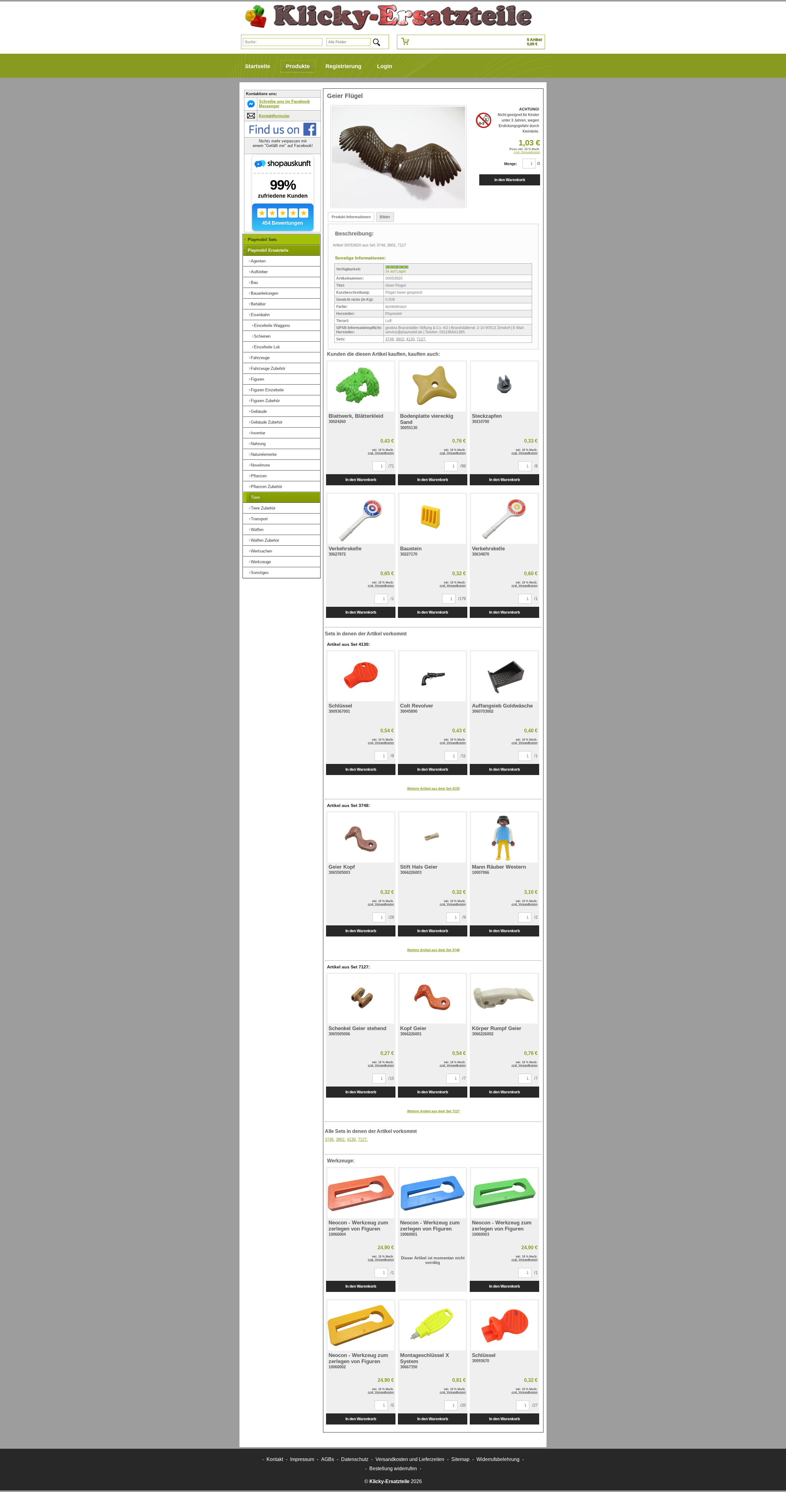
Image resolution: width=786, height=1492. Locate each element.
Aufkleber (259, 271)
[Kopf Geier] (432, 999)
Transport (259, 519)
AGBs (327, 1459)
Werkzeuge (261, 562)
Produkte (298, 66)
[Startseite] (385, 17)
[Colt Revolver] (432, 676)
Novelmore (260, 465)
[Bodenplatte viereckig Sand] (432, 386)
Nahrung (258, 443)
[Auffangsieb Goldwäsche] (504, 676)
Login (384, 66)
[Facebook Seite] (283, 134)
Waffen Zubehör (265, 540)
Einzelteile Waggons (272, 325)
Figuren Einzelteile (267, 390)
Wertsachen (261, 551)
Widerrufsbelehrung (498, 1459)
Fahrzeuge (260, 357)
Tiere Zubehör (263, 508)
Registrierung (343, 66)
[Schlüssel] (360, 676)
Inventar (258, 433)
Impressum (302, 1459)
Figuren (257, 379)
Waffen (257, 529)
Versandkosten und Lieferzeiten (409, 1459)
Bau (254, 282)
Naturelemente (264, 454)
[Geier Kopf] (360, 837)
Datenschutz (354, 1459)
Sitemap (460, 1459)
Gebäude (259, 411)
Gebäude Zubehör (266, 422)
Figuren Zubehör (265, 400)
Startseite (257, 66)
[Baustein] (432, 519)
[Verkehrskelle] (360, 519)
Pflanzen (259, 476)
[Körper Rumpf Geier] (504, 999)
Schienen (262, 336)
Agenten (258, 261)
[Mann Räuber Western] (504, 837)
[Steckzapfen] (504, 386)
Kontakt (275, 1459)
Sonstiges (260, 572)
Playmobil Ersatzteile (268, 250)
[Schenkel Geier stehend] (360, 999)
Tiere (255, 497)
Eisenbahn (260, 314)
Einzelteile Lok (267, 347)
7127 (421, 339)
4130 (410, 339)
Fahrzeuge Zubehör (268, 368)
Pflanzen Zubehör (266, 486)
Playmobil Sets (262, 239)
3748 (389, 339)
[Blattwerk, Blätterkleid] (360, 386)
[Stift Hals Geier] (432, 837)
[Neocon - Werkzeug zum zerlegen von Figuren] (360, 1193)
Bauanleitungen (264, 293)
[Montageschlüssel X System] (432, 1325)
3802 (400, 339)
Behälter (258, 304)
